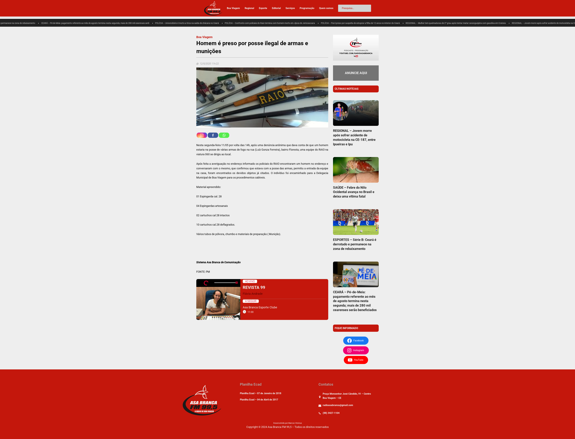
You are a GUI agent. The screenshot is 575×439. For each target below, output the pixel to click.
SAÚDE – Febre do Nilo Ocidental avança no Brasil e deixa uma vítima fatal (353, 192)
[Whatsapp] (224, 135)
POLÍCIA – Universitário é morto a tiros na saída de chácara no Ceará (141, 23)
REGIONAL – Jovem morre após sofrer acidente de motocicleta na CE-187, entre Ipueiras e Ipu (509, 23)
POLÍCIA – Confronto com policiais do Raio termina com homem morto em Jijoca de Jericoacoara (224, 23)
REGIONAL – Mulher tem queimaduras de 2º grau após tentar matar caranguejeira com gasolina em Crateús (410, 23)
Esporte (263, 8)
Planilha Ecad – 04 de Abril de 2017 (259, 399)
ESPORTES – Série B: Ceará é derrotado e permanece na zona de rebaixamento (354, 244)
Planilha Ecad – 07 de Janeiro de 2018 (260, 393)
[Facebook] (213, 135)
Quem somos (326, 8)
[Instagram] (202, 135)
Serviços (290, 8)
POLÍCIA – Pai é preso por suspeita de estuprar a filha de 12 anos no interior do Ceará (314, 23)
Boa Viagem (204, 37)
